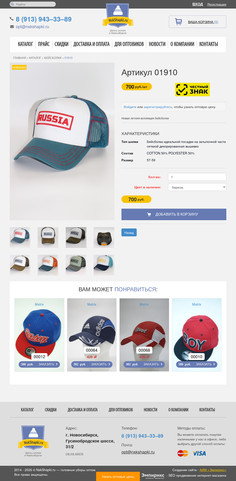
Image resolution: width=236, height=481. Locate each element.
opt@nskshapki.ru (32, 26)
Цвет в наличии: (147, 187)
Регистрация (216, 4)
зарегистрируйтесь (158, 106)
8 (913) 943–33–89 (44, 19)
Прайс (44, 44)
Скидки (61, 44)
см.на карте (74, 453)
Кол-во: (154, 176)
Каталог (25, 44)
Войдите (130, 106)
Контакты (208, 44)
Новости (157, 44)
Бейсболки (53, 58)
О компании (182, 44)
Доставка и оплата (91, 44)
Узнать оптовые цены (118, 476)
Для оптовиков (129, 44)
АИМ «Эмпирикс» (213, 469)
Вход (197, 4)
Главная (19, 58)
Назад (129, 232)
